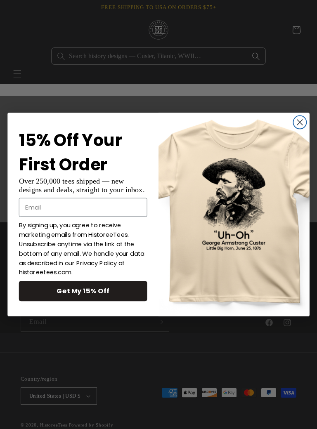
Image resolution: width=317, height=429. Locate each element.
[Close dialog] (299, 122)
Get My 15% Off (83, 291)
